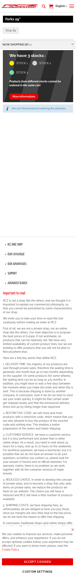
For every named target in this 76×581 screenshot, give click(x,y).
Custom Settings (37, 571)
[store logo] (20, 6)
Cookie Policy (10, 549)
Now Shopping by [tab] (16, 44)
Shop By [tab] (10, 30)
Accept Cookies (37, 561)
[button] (61, 6)
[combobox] (43, 6)
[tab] (38, 245)
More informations (23, 96)
